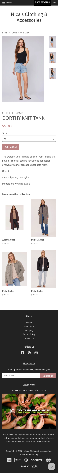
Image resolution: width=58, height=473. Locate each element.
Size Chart (29, 326)
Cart (53, 2)
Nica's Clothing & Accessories (29, 17)
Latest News (29, 384)
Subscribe (48, 375)
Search (29, 322)
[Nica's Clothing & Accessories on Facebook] (22, 353)
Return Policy (29, 334)
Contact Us (29, 338)
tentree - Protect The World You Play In (29, 390)
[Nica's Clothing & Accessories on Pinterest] (29, 353)
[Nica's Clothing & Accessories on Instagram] (36, 353)
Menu (9, 2)
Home (4, 32)
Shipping (29, 330)
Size (4, 133)
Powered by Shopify (29, 454)
